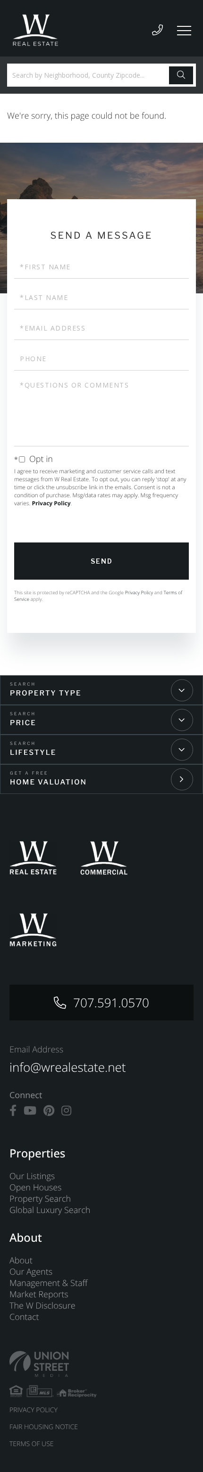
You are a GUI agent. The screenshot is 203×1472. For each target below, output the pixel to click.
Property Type (46, 693)
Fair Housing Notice (43, 1427)
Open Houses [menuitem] (35, 1187)
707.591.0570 (111, 1002)
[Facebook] (13, 1110)
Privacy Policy (51, 503)
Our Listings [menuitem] (32, 1176)
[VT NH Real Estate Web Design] (101, 1364)
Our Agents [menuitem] (30, 1272)
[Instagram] (66, 1110)
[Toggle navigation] (184, 30)
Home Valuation (48, 782)
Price (23, 723)
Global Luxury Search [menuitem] (49, 1210)
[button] (181, 75)
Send (102, 561)
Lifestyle (33, 752)
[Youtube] (30, 1110)
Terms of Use (31, 1444)
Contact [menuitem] (24, 1317)
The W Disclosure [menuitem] (42, 1305)
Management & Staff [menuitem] (48, 1283)
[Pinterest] (48, 1110)
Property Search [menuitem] (40, 1199)
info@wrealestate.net (67, 1067)
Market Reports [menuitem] (38, 1294)
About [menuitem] (21, 1260)
